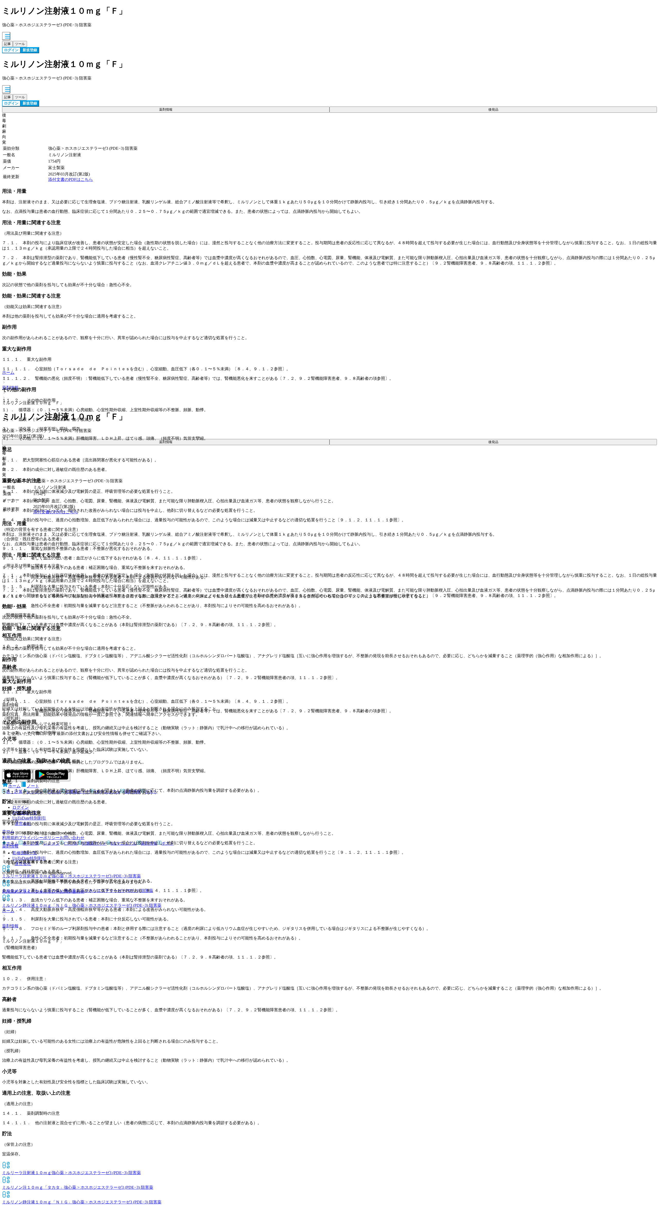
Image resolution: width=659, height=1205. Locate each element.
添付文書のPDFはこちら (70, 179)
